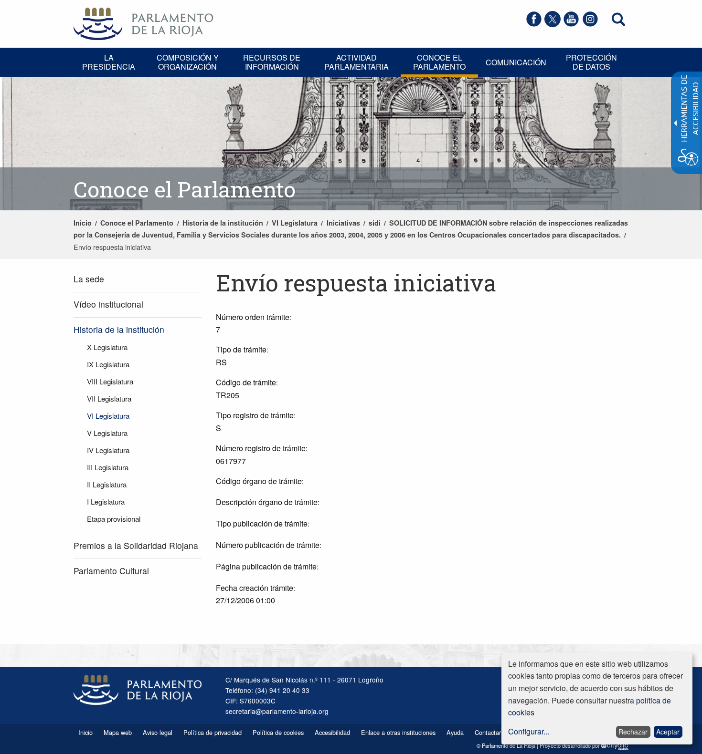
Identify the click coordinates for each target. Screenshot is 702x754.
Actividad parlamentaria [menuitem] (356, 62)
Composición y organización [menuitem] (188, 62)
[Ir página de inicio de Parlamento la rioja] (143, 22)
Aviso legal (157, 732)
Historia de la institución (222, 222)
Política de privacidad (212, 732)
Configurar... (528, 731)
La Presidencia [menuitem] (108, 62)
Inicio (83, 222)
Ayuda (455, 732)
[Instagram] (590, 24)
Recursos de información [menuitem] (271, 62)
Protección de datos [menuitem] (591, 62)
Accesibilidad (332, 732)
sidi (375, 222)
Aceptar (668, 731)
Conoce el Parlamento (136, 222)
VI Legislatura (295, 222)
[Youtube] (571, 24)
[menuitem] (138, 279)
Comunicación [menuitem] (516, 62)
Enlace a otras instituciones (398, 732)
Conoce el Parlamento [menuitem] (439, 62)
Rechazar (633, 731)
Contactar (488, 732)
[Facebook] (533, 24)
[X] (552, 24)
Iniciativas (343, 222)
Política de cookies (278, 732)
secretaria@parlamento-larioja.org (277, 711)
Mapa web (118, 732)
